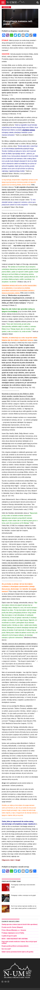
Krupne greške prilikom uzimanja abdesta (15, 946)
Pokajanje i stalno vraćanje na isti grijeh (23, 895)
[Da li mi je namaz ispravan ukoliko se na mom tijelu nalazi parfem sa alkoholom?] (6, 909)
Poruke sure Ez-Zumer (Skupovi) (12, 927)
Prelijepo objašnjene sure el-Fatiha (13, 933)
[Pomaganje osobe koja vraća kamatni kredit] (6, 887)
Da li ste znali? (6, 949)
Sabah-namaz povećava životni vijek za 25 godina (17, 952)
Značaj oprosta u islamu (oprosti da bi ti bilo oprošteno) (19, 924)
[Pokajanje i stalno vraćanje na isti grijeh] (6, 898)
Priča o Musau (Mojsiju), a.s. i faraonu (14, 930)
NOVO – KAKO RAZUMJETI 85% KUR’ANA (15, 938)
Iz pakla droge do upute (9, 936)
